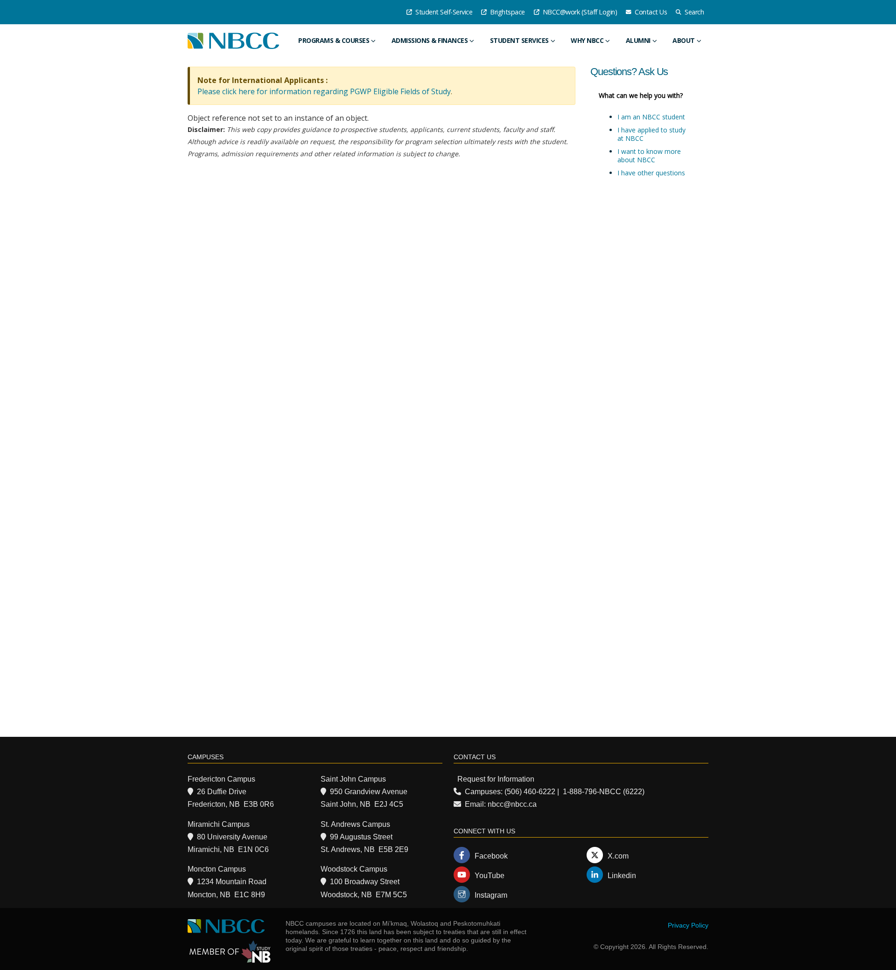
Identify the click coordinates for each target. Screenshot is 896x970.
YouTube (489, 876)
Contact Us (650, 11)
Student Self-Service (443, 11)
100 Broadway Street (364, 882)
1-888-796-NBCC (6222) (603, 792)
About (683, 40)
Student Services (519, 40)
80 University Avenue (232, 837)
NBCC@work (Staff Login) (579, 11)
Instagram (491, 895)
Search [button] (693, 11)
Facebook (491, 856)
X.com (618, 856)
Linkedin (622, 876)
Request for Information (495, 779)
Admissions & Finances (430, 40)
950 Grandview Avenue (368, 792)
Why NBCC (587, 40)
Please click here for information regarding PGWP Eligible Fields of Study (324, 91)
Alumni (638, 40)
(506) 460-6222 (529, 792)
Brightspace (507, 11)
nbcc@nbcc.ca (512, 804)
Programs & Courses (333, 40)
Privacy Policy (688, 925)
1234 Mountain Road (231, 882)
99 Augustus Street (361, 837)
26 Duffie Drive (221, 792)
